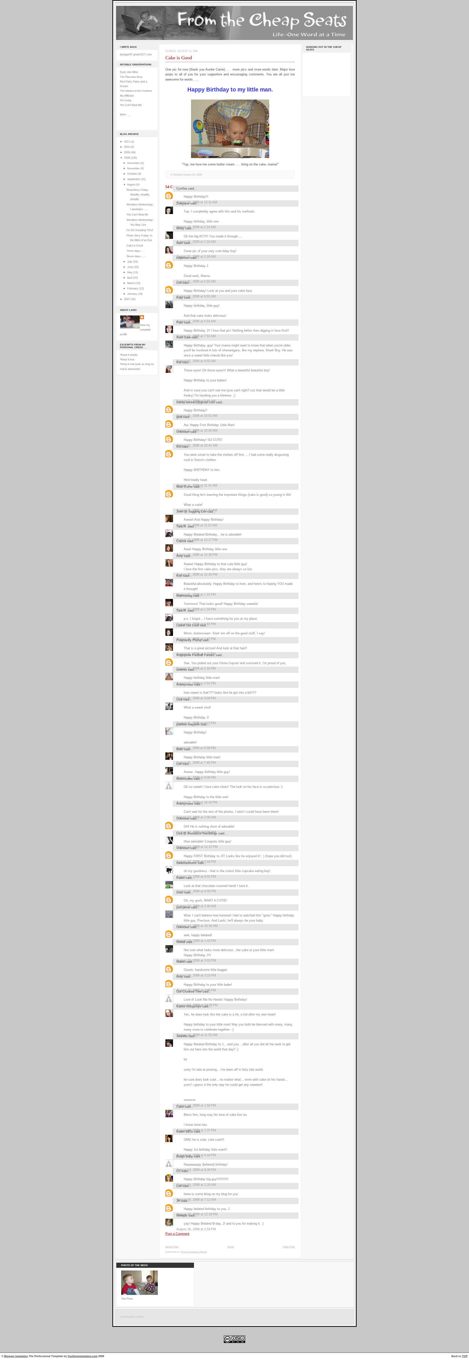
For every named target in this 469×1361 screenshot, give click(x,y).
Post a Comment (177, 1234)
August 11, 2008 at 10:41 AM (196, 445)
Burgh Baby (184, 1156)
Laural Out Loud (187, 625)
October (132, 173)
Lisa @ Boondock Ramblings (196, 833)
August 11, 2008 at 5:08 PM (196, 748)
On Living (125, 100)
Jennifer (182, 1036)
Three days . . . (136, 250)
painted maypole (188, 724)
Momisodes (184, 779)
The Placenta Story (131, 76)
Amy (179, 556)
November (133, 168)
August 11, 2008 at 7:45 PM (196, 762)
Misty (180, 228)
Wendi (180, 942)
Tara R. (181, 526)
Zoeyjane (182, 203)
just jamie (183, 907)
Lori (178, 282)
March (131, 283)
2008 (127, 157)
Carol (180, 1106)
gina (179, 417)
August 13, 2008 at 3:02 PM (196, 960)
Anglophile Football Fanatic (195, 655)
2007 (127, 299)
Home (230, 1246)
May (130, 272)
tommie (181, 669)
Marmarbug (184, 596)
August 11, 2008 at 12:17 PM (196, 540)
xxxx (179, 892)
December (133, 163)
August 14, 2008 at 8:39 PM (196, 1170)
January (132, 293)
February (133, 288)
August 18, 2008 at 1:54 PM (196, 1229)
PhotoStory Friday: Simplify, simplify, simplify (138, 194)
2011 (127, 141)
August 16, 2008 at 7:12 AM (196, 1199)
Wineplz (182, 1215)
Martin (180, 962)
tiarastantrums (186, 863)
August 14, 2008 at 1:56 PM (196, 1105)
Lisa (179, 699)
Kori (179, 576)
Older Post (289, 1246)
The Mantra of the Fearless (136, 90)
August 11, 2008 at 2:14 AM (196, 227)
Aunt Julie (183, 337)
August (131, 184)
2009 (127, 152)
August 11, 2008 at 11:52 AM (196, 525)
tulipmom (182, 258)
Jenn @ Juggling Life (191, 511)
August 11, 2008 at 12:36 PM (196, 555)
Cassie (181, 541)
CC (178, 1171)
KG (178, 446)
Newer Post (171, 1246)
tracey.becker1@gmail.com (195, 402)
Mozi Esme (184, 486)
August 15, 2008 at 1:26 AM (196, 1185)
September (134, 179)
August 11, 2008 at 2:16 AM (196, 242)
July (130, 261)
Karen (180, 878)
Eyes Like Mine (129, 72)
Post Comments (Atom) (194, 1251)
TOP (465, 1356)
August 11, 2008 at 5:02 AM (196, 281)
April (130, 277)
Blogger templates (16, 1356)
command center (132, 1317)
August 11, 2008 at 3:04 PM (196, 698)
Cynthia (181, 188)
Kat (178, 362)
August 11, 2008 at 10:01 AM (196, 415)
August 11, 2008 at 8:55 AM (196, 361)
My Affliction (127, 95)
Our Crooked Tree (189, 991)
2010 (127, 146)
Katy (179, 297)
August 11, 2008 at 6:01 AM (196, 296)
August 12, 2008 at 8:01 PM (196, 876)
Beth (179, 749)
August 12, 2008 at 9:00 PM (196, 891)
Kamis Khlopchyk (188, 1006)
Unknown (182, 432)
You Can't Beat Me (131, 104)
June (130, 266)
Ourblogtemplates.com (82, 1356)
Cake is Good (135, 245)
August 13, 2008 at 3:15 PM (196, 975)
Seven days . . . (136, 256)
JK (178, 1201)
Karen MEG (184, 1131)
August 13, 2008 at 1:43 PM (196, 941)
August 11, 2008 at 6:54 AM (196, 321)
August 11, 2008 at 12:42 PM (196, 574)
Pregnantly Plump (189, 640)
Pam (179, 322)
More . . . (125, 114)
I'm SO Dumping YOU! (140, 230)
